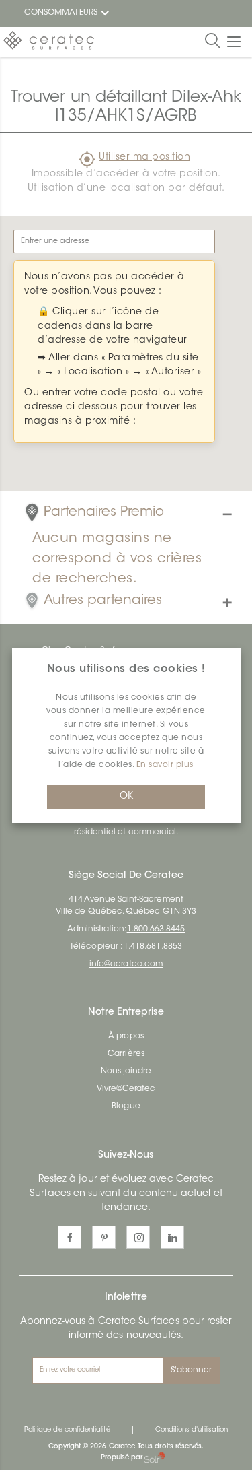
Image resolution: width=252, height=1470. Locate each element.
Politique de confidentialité (67, 1430)
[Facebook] (69, 1237)
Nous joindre (126, 1071)
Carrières (126, 1054)
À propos (125, 1036)
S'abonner (191, 1370)
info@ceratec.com (126, 964)
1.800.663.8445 (156, 929)
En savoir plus (165, 765)
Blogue (126, 1106)
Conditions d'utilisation (191, 1430)
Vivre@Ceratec (126, 1089)
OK (126, 796)
